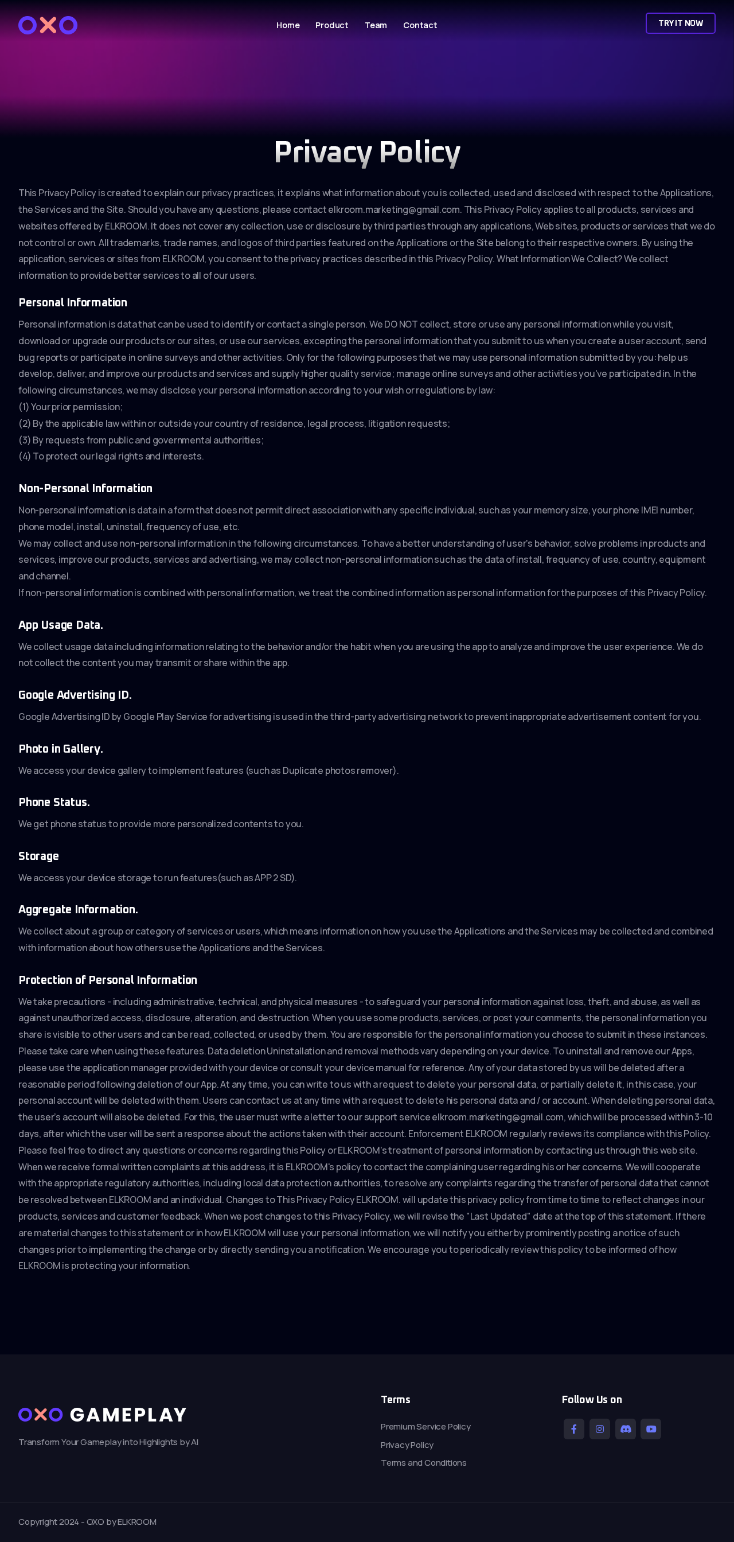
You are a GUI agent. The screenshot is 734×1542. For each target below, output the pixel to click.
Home (287, 25)
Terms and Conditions (424, 1463)
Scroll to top (25, 773)
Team (376, 25)
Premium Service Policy (426, 1426)
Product (332, 25)
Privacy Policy (407, 1445)
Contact (420, 25)
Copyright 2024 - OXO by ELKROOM (87, 1522)
